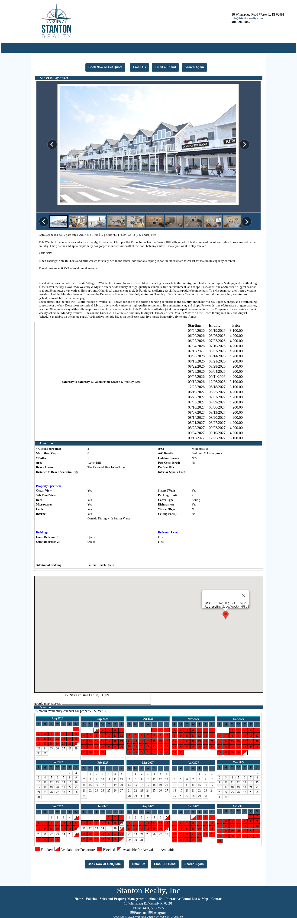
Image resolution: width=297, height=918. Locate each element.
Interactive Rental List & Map (186, 899)
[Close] (243, 595)
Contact (217, 899)
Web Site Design (145, 916)
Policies (91, 899)
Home (78, 899)
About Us (155, 899)
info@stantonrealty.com (247, 18)
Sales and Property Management (123, 899)
